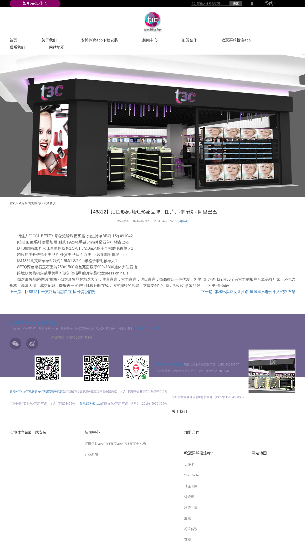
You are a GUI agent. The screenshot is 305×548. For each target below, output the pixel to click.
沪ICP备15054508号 (147, 328)
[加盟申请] (272, 371)
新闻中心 (150, 41)
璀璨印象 (191, 486)
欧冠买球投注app (236, 41)
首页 (13, 41)
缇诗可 (189, 497)
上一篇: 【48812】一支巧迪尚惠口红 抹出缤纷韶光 (53, 292)
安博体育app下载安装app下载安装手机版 (36, 391)
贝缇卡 (189, 464)
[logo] (153, 21)
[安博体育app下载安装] (35, 3)
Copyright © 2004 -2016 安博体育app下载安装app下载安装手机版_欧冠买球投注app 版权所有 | (71, 328)
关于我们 (49, 41)
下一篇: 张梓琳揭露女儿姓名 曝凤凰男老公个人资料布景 (248, 292)
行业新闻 (91, 454)
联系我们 (17, 48)
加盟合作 (189, 41)
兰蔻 (187, 518)
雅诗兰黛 (191, 507)
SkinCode (191, 475)
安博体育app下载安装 (99, 41)
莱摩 (187, 540)
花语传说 (50, 203)
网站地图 (56, 48)
